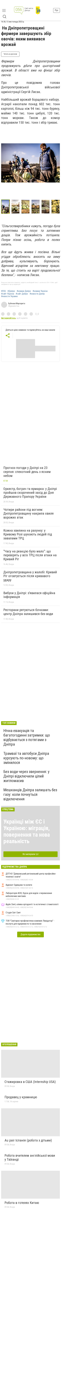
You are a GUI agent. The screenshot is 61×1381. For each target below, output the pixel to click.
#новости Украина (9, 296)
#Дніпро (11, 291)
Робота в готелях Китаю (22, 1203)
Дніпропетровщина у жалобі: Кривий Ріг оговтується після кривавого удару (30, 576)
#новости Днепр (37, 294)
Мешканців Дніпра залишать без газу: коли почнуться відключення (30, 794)
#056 (3, 291)
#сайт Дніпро (22, 294)
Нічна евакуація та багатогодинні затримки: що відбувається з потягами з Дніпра (26, 737)
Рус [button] (56, 10)
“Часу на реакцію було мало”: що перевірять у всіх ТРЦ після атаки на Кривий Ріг (30, 555)
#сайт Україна (7, 294)
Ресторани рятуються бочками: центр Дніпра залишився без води (28, 612)
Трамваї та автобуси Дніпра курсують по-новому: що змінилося (26, 758)
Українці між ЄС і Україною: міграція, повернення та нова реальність (26, 831)
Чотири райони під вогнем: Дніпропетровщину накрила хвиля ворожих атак (28, 513)
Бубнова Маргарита (16, 303)
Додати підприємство (30, 934)
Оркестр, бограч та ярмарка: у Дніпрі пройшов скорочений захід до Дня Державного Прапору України (30, 493)
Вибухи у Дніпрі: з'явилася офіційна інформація (29, 595)
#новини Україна (40, 291)
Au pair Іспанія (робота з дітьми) (28, 1140)
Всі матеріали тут (31, 854)
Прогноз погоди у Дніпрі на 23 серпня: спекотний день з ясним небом (27, 472)
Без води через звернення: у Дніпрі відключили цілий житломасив (26, 776)
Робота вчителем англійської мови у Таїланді (30, 1157)
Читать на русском (10, 54)
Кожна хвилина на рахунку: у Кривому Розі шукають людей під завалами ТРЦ (27, 534)
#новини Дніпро (24, 291)
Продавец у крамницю (21, 1097)
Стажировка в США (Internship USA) (30, 1082)
